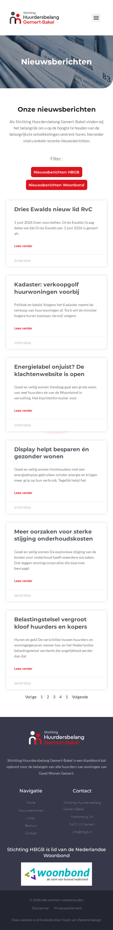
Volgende (80, 697)
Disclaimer (40, 908)
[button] (96, 17)
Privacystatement (68, 908)
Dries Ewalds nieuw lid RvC (53, 209)
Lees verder (23, 246)
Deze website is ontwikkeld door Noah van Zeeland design (56, 920)
